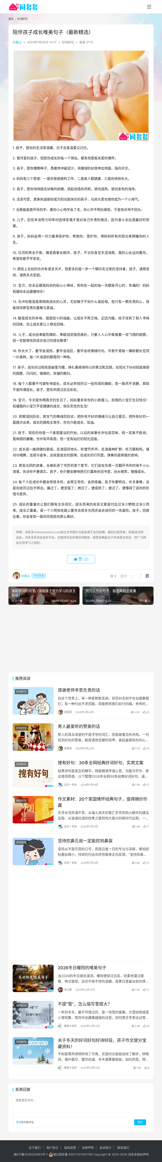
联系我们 (123, 1147)
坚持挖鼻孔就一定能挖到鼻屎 (85, 840)
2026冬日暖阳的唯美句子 (82, 967)
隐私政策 (70, 1147)
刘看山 (17, 42)
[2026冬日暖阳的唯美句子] (33, 978)
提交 (140, 1122)
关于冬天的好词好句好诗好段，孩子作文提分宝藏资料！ (102, 1043)
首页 (11, 18)
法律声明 (88, 1147)
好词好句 (68, 42)
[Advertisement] (81, 638)
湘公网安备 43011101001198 (73, 1154)
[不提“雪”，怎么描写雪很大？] (33, 1014)
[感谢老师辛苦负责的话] (33, 701)
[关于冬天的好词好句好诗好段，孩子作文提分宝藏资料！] (33, 1051)
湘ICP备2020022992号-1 (31, 1154)
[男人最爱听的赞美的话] (33, 737)
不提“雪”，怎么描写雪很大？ (85, 1004)
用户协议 (52, 1147)
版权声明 (143, 1154)
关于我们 (34, 1147)
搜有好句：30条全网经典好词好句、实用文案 (100, 762)
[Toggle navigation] (149, 7)
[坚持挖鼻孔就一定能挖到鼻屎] (33, 851)
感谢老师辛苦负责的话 (79, 690)
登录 (18, 1122)
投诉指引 (105, 1147)
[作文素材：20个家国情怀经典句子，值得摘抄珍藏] (33, 809)
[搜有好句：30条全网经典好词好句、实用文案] (33, 773)
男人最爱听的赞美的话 (79, 726)
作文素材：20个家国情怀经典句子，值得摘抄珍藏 (102, 802)
